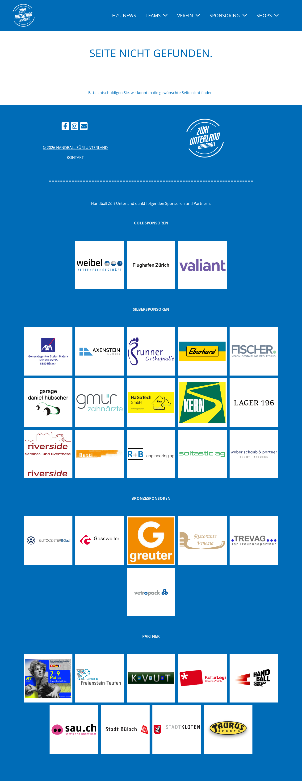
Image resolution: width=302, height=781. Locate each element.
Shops (264, 15)
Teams (153, 15)
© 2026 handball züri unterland (75, 147)
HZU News (124, 15)
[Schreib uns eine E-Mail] (84, 127)
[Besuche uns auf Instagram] (74, 127)
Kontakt (75, 157)
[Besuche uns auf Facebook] (65, 127)
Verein (185, 15)
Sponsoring (225, 15)
